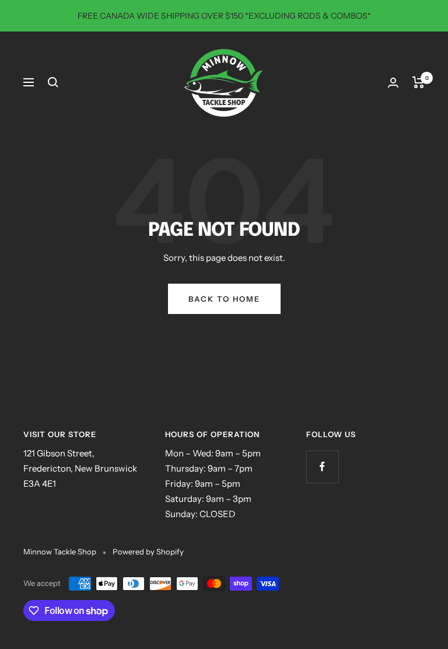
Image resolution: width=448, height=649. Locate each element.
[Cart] (418, 82)
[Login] (393, 83)
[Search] (53, 82)
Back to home (224, 298)
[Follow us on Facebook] (322, 467)
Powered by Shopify (148, 551)
